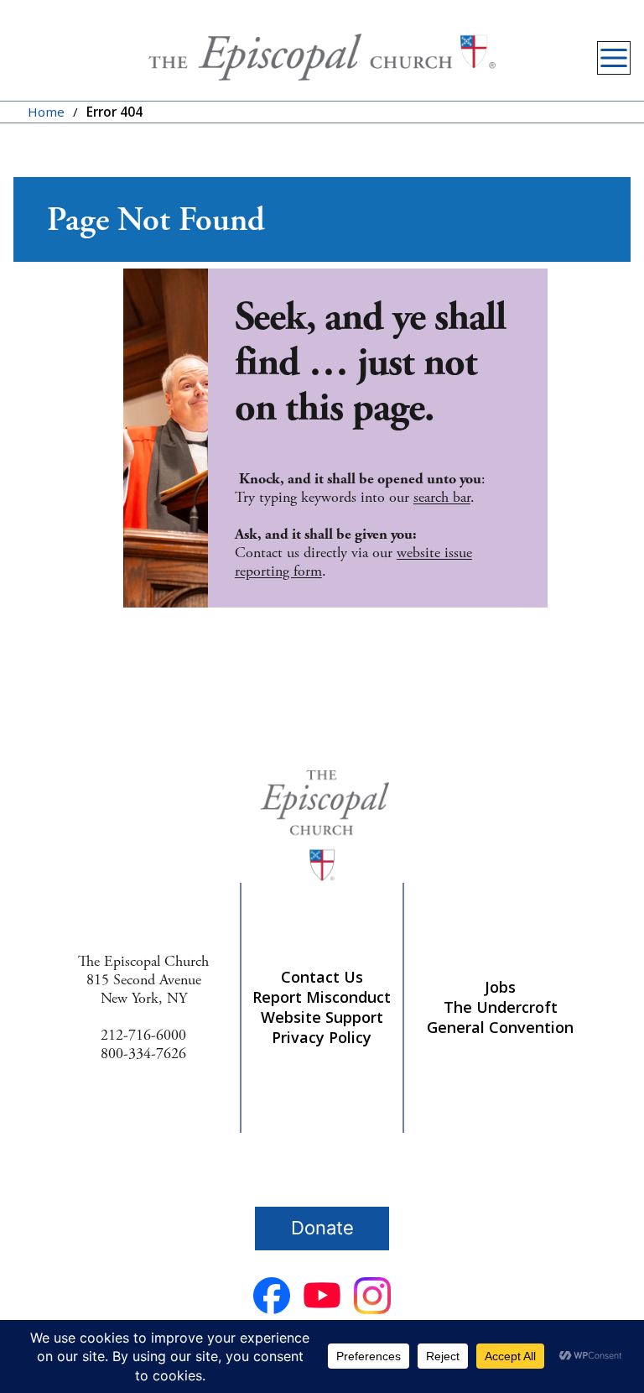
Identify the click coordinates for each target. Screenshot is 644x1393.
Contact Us (322, 977)
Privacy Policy (321, 1037)
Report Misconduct (321, 997)
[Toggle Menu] (614, 58)
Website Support (322, 1017)
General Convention (500, 1027)
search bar (441, 497)
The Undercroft (501, 1007)
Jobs (500, 987)
